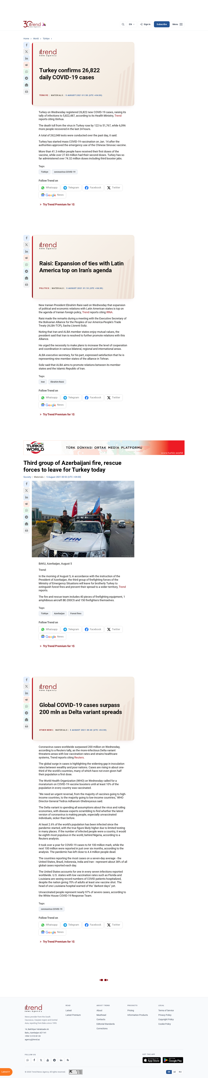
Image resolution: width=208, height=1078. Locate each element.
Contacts (101, 1019)
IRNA (109, 312)
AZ (174, 1072)
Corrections (102, 1028)
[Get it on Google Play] (173, 1060)
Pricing (130, 1010)
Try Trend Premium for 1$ (58, 204)
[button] (26, 45)
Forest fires (75, 613)
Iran (43, 382)
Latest (69, 1010)
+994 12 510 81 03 (33, 1036)
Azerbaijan (59, 613)
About (99, 1010)
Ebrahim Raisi (57, 382)
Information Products (137, 1015)
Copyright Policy (166, 1019)
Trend (118, 115)
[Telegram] (54, 1060)
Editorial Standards (106, 1024)
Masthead (101, 1015)
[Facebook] (34, 1060)
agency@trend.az (32, 1039)
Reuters (79, 757)
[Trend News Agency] (33, 1008)
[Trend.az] (34, 24)
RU (180, 1072)
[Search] (123, 24)
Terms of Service (166, 1010)
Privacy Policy (164, 1015)
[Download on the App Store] (152, 1060)
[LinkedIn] (61, 1060)
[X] (41, 1060)
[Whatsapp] (27, 1060)
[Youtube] (47, 1060)
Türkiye (44, 172)
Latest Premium (73, 1015)
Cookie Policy (164, 1024)
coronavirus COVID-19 (64, 172)
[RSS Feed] (68, 1060)
